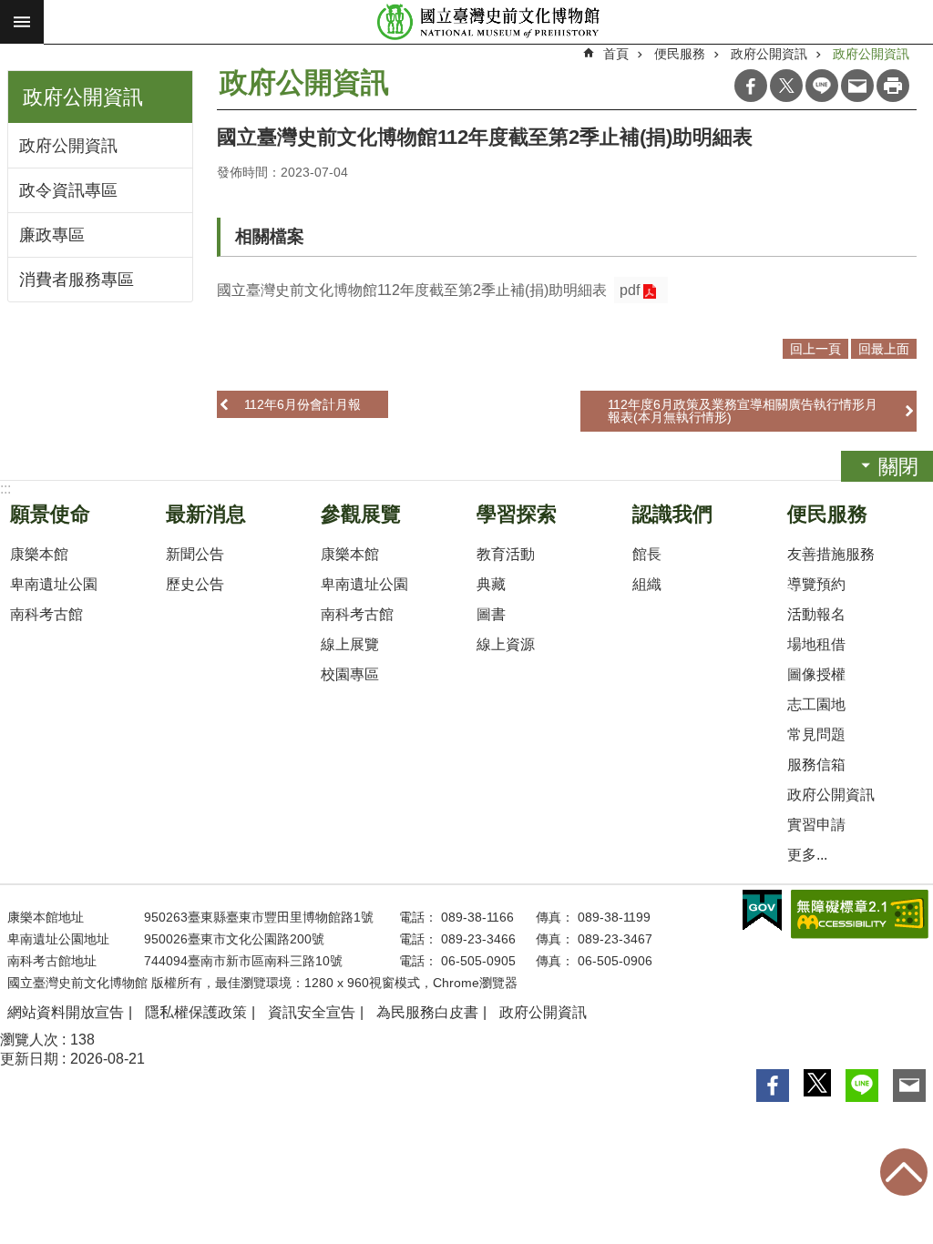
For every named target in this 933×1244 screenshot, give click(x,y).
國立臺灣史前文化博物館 (488, 22)
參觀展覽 (361, 514)
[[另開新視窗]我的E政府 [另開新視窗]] (762, 911)
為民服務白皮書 (427, 1012)
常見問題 (816, 734)
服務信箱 (816, 764)
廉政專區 (52, 235)
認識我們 (672, 514)
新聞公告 (195, 554)
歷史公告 (195, 584)
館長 (646, 554)
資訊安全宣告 (311, 1012)
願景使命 (50, 514)
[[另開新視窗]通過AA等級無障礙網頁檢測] (859, 914)
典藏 (491, 584)
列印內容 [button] (893, 85)
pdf (630, 290)
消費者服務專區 (76, 279)
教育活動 (506, 554)
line (821, 85)
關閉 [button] (898, 466)
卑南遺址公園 (53, 584)
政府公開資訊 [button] (83, 97)
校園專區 (350, 674)
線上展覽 (350, 644)
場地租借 (816, 644)
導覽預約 (816, 584)
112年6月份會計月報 (302, 404)
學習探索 (517, 514)
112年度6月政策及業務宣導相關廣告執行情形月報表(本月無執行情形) (742, 410)
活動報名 (816, 614)
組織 (646, 584)
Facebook (750, 85)
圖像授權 (816, 674)
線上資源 (506, 644)
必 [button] (22, 22)
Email (857, 85)
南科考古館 (46, 614)
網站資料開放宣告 (65, 1012)
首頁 (616, 53)
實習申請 (816, 824)
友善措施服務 (831, 554)
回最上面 (904, 1172)
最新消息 (206, 514)
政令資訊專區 (68, 190)
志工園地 (816, 704)
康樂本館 (39, 554)
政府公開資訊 (68, 146)
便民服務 (679, 53)
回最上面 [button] (883, 349)
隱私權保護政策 (196, 1012)
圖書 (491, 614)
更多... (807, 854)
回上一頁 (815, 349)
